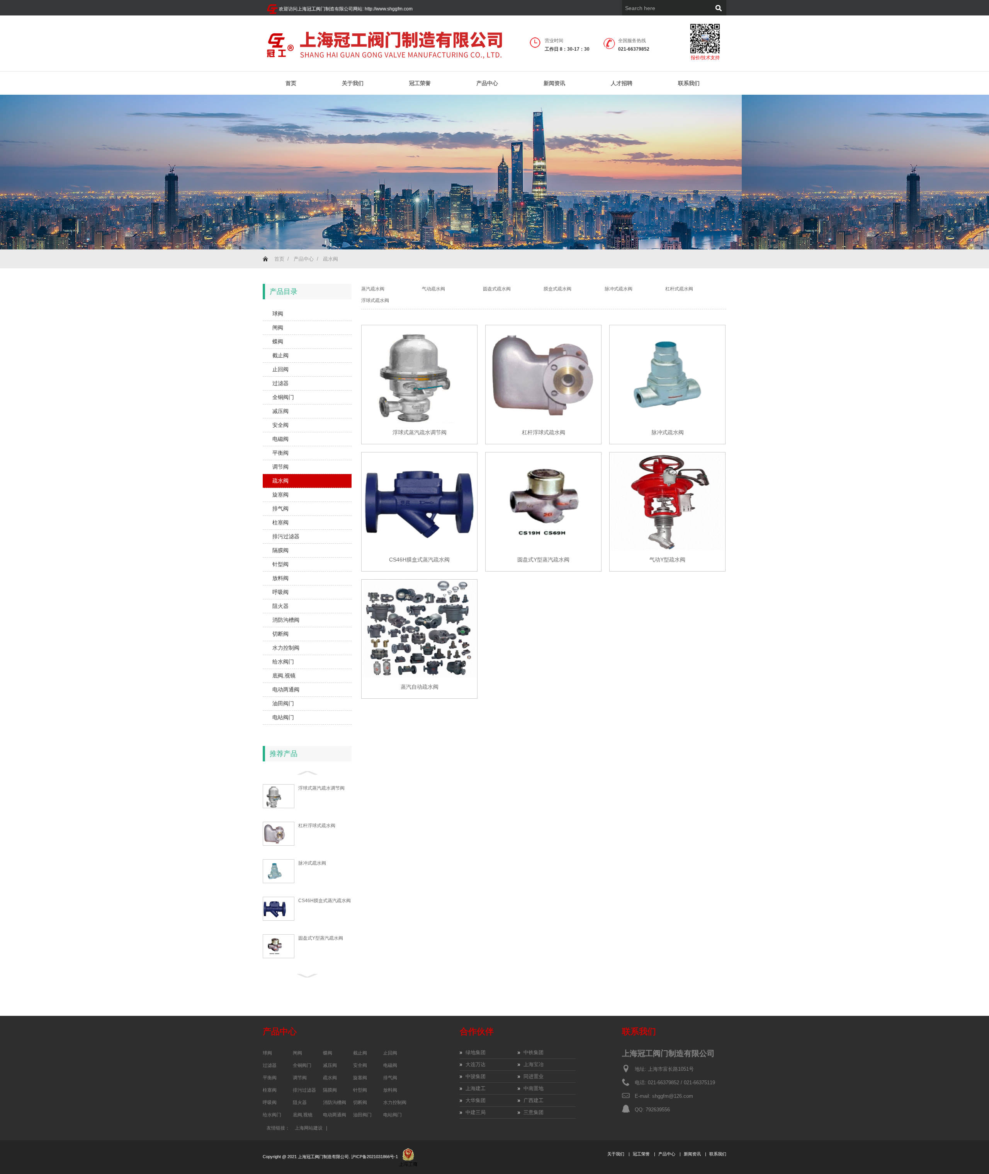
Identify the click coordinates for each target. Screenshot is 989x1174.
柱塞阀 (280, 522)
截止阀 (280, 355)
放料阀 (280, 578)
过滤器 (280, 383)
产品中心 (487, 83)
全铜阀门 (283, 397)
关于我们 (353, 83)
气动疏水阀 (433, 289)
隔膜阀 (280, 550)
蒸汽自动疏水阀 (419, 687)
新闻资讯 (554, 83)
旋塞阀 (280, 494)
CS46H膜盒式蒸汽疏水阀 (324, 900)
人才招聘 (621, 83)
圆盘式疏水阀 (497, 289)
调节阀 (280, 467)
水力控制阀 (285, 648)
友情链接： (278, 1128)
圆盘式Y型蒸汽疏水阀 (320, 938)
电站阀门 (283, 717)
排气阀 (280, 508)
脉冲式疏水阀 (312, 863)
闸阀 (277, 327)
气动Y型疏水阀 (667, 559)
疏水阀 (330, 259)
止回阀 (280, 369)
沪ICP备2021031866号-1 (375, 1156)
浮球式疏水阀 (375, 300)
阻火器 (280, 606)
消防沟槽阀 (285, 620)
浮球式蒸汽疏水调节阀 (321, 788)
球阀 (277, 314)
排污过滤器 (285, 536)
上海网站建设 (309, 1128)
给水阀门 (283, 662)
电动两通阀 (285, 689)
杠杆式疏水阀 (679, 289)
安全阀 (280, 425)
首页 (290, 83)
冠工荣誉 (420, 83)
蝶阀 (277, 341)
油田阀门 (283, 703)
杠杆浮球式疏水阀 (316, 825)
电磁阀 (280, 439)
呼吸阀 (280, 592)
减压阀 (280, 411)
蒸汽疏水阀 (372, 289)
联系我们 (689, 83)
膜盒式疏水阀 (557, 289)
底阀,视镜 (284, 675)
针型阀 (280, 564)
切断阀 (280, 634)
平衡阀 (280, 453)
